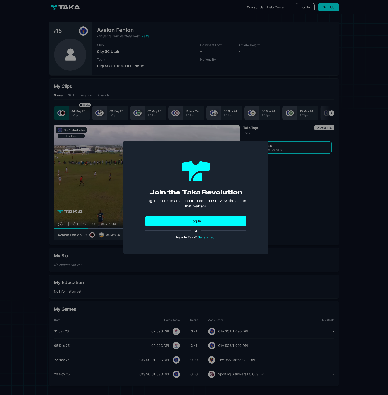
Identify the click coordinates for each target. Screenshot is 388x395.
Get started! (206, 237)
